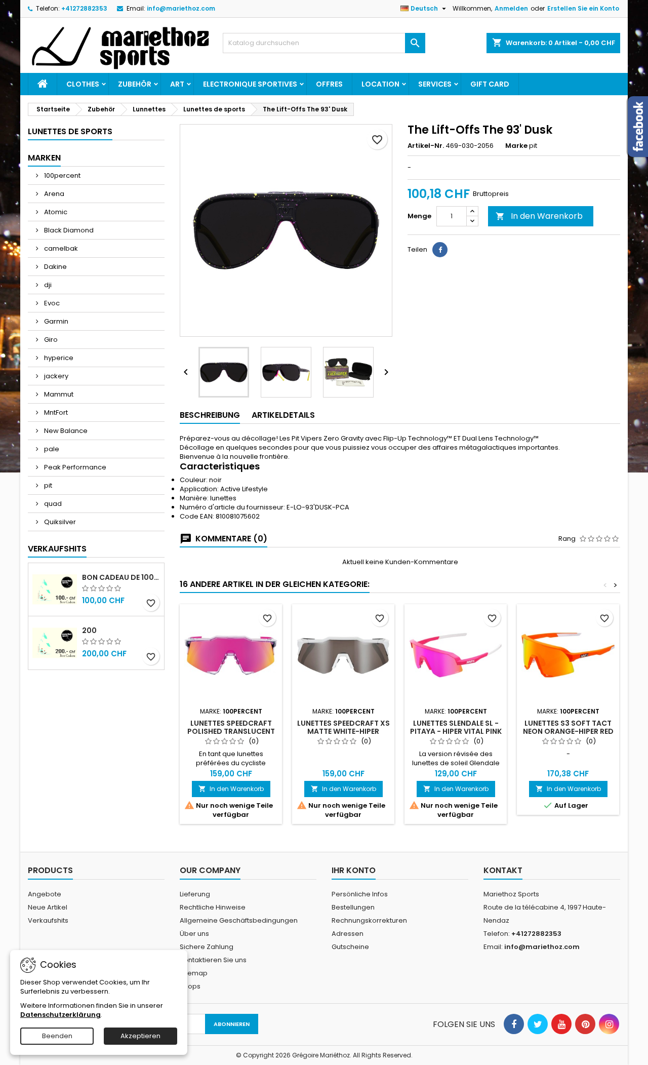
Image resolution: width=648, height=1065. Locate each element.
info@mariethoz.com (181, 8)
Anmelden (511, 8)
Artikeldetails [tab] (283, 415)
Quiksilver (59, 522)
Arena (53, 194)
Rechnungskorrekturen (369, 920)
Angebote (44, 894)
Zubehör (134, 84)
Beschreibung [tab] (210, 415)
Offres (329, 84)
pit (47, 485)
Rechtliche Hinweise (213, 907)
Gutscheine (350, 947)
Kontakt (502, 870)
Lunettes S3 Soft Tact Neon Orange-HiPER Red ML (568, 731)
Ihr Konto (354, 870)
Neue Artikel (47, 907)
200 (89, 630)
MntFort (55, 412)
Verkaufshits (57, 549)
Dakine (55, 266)
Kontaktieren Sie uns (213, 960)
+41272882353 (84, 8)
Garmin (55, 321)
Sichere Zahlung (206, 947)
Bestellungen (353, 907)
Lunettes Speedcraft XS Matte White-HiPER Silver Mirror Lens (343, 731)
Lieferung (195, 894)
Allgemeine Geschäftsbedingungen (239, 920)
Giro (50, 339)
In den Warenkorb (539, 216)
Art (177, 84)
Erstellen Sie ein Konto (583, 8)
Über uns (194, 933)
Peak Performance (74, 467)
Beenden (57, 1036)
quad (52, 503)
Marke (516, 145)
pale (51, 449)
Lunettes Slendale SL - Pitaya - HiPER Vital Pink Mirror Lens (456, 731)
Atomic (55, 212)
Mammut (58, 394)
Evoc (51, 303)
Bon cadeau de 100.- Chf (121, 577)
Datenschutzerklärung (60, 1014)
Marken (44, 158)
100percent (61, 175)
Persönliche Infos (360, 894)
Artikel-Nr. (426, 145)
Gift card (489, 84)
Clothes (82, 84)
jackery (55, 376)
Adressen (347, 933)
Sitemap (194, 973)
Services (435, 84)
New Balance (65, 431)
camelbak (60, 248)
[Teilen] (440, 249)
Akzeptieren (140, 1036)
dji (47, 285)
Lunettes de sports (70, 131)
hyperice (58, 358)
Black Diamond (68, 230)
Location (380, 84)
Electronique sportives (250, 84)
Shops (190, 986)
